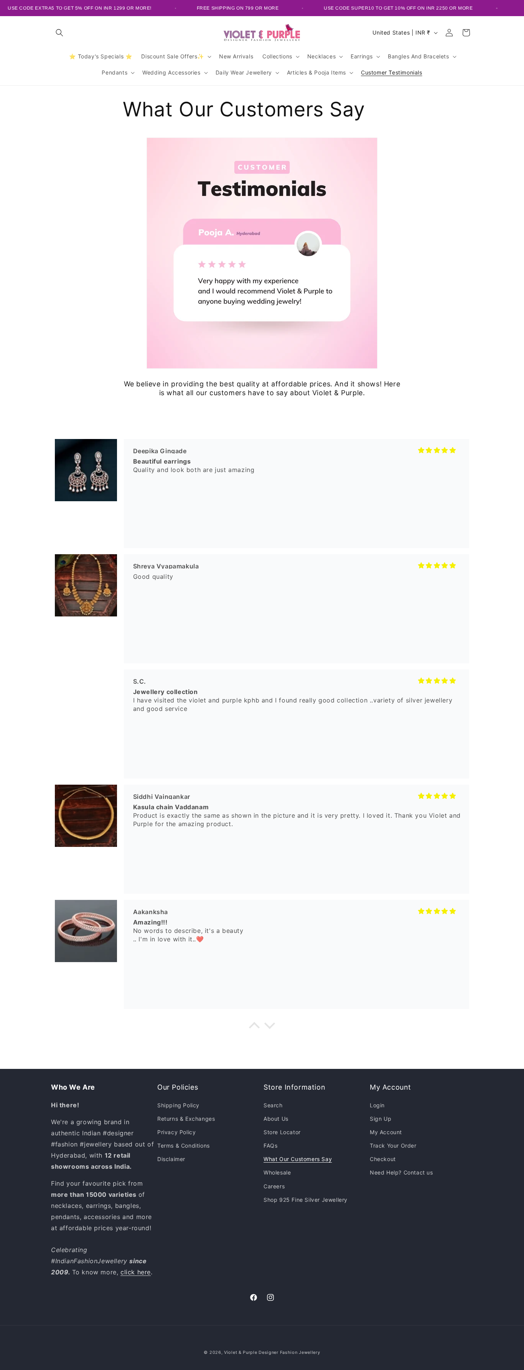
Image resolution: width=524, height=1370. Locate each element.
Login (377, 1105)
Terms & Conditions (183, 1145)
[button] (59, 32)
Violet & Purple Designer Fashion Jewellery (272, 1352)
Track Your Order (393, 1145)
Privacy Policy (176, 1131)
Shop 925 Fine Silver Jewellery (306, 1199)
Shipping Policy (178, 1105)
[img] (437, 450)
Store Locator (282, 1131)
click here (135, 1272)
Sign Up (380, 1118)
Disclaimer (171, 1159)
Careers (274, 1186)
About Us (276, 1118)
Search (273, 1105)
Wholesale (277, 1172)
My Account (386, 1131)
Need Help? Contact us (401, 1172)
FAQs (270, 1145)
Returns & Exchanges (186, 1118)
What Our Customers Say (298, 1159)
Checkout (383, 1159)
